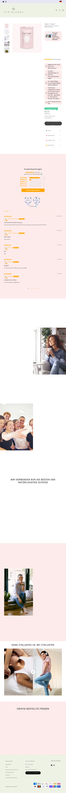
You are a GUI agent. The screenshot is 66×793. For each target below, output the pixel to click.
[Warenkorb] (63, 10)
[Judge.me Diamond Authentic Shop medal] (28, 200)
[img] (8, 216)
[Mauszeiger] (33, 672)
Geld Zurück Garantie (31, 769)
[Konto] (60, 10)
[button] (48, 59)
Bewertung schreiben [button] (33, 190)
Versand (8, 775)
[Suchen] (56, 10)
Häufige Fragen (29, 764)
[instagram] (5, 1)
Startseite (47, 23)
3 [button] (33, 288)
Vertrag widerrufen (33, 772)
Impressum (8, 764)
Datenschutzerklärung (12, 769)
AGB (6, 767)
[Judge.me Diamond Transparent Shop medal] (36, 200)
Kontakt (27, 767)
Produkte (52, 23)
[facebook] (3, 1)
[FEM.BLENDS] (13, 10)
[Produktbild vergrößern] (27, 38)
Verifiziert (32, 206)
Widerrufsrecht (10, 772)
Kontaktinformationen (11, 777)
